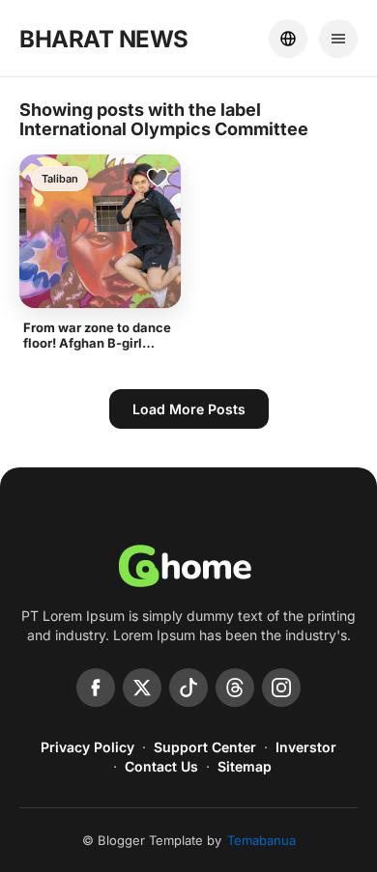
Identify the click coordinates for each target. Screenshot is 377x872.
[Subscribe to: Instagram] (281, 687)
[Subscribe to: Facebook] (95, 687)
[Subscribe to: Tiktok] (188, 687)
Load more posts (189, 409)
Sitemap (245, 766)
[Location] (288, 38)
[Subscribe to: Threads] (235, 687)
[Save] (157, 177)
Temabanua (261, 840)
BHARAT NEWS (103, 39)
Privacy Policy (87, 747)
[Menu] (338, 38)
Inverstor (306, 747)
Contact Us (161, 766)
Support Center (205, 747)
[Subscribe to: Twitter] (142, 687)
